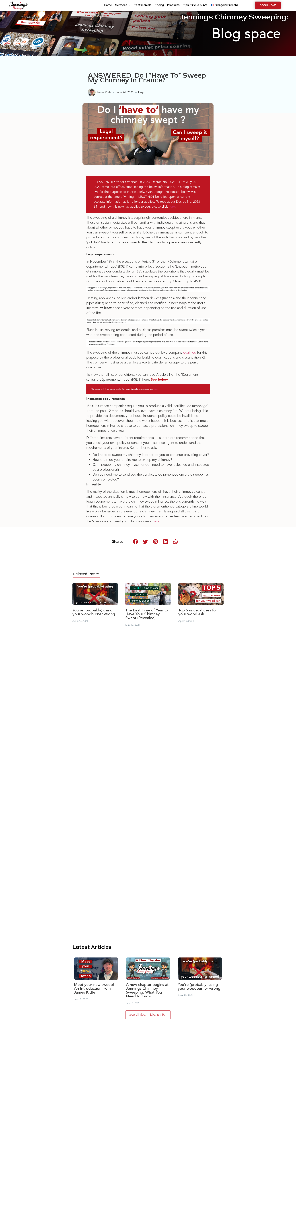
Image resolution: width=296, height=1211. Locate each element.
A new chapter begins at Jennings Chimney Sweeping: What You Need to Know (147, 990)
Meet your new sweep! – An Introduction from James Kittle (95, 988)
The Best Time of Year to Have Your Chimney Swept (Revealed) (146, 614)
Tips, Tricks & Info (195, 5)
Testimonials (142, 5)
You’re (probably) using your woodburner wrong (93, 612)
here (172, 206)
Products (173, 5)
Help (141, 92)
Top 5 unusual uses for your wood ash (197, 612)
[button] (135, 541)
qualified (189, 352)
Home (108, 5)
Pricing (159, 5)
